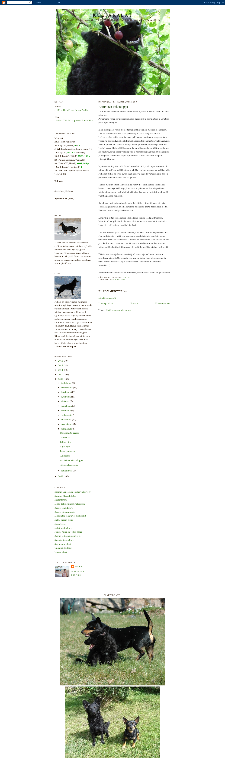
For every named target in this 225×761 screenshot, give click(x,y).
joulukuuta (66, 382)
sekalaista (118, 280)
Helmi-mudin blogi (63, 519)
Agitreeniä (65, 455)
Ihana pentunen (67, 451)
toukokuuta (67, 415)
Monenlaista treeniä (69, 432)
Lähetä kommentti (107, 297)
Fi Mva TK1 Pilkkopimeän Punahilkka (74, 120)
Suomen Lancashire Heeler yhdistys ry (72, 491)
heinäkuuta (66, 405)
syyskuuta (66, 396)
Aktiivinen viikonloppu (71, 460)
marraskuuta (67, 387)
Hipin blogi (60, 523)
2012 (61, 365)
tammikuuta (67, 470)
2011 (61, 369)
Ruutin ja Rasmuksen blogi (67, 535)
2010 (61, 374)
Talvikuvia (65, 437)
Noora (78, 566)
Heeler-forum (60, 499)
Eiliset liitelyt (66, 441)
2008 (61, 476)
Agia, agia (65, 446)
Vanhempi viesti (163, 303)
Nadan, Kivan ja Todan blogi (68, 531)
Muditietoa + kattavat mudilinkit (70, 515)
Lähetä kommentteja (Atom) (118, 310)
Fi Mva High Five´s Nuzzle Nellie (72, 109)
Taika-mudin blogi (63, 547)
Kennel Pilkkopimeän (64, 511)
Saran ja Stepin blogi (64, 539)
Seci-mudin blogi (62, 543)
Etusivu (134, 303)
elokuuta (65, 401)
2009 (61, 379)
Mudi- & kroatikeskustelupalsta (69, 503)
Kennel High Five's (63, 507)
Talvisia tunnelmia (69, 464)
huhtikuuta (66, 419)
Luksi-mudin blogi (63, 527)
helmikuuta (66, 428)
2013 (61, 360)
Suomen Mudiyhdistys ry (66, 495)
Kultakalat (113, 15)
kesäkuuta (66, 410)
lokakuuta (66, 392)
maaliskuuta (67, 424)
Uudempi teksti (105, 303)
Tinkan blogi (60, 551)
